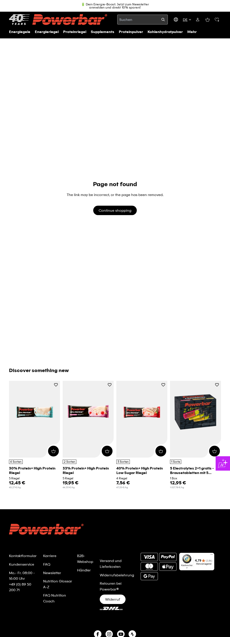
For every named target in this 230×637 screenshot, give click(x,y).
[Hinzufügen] (53, 450)
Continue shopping (115, 210)
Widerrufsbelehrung (117, 575)
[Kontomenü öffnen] (198, 19)
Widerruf (112, 599)
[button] (217, 20)
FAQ (46, 564)
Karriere (49, 555)
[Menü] (211, 555)
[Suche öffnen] (163, 19)
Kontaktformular (23, 555)
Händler (84, 570)
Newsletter (52, 573)
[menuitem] (192, 32)
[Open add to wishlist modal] (56, 385)
